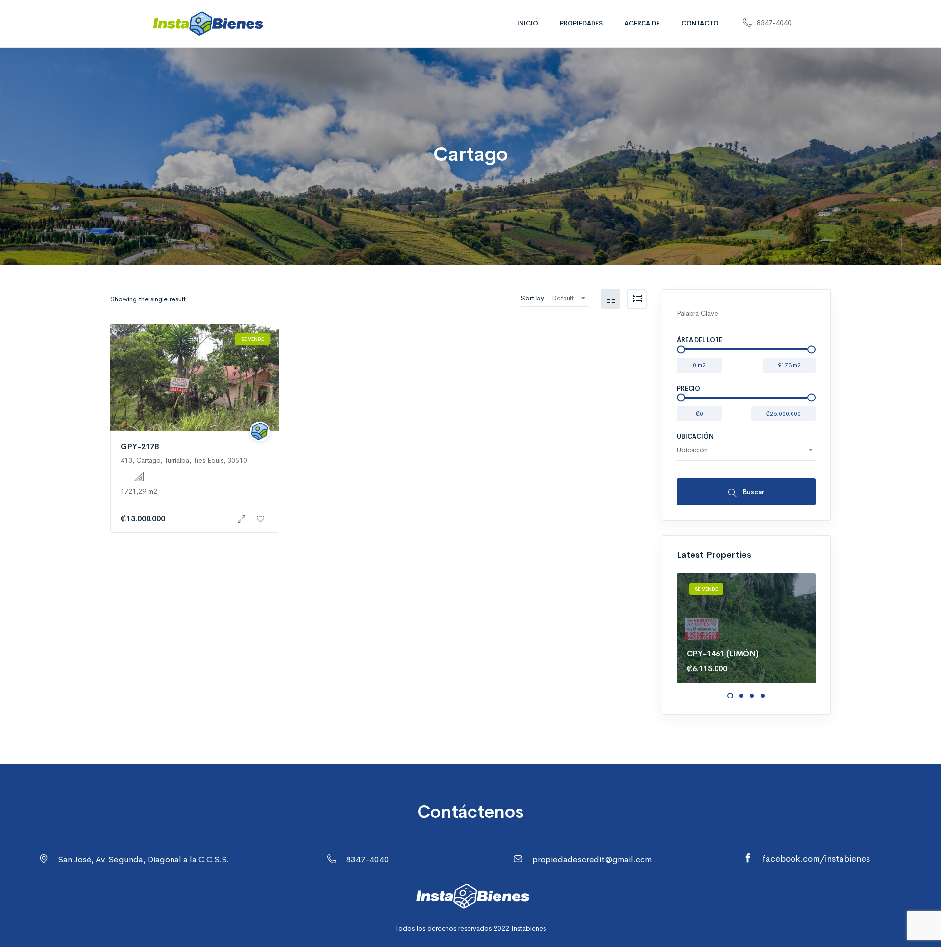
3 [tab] (752, 696)
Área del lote (699, 340)
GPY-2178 (140, 446)
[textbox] (746, 450)
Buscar (753, 492)
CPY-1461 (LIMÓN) (723, 653)
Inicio (527, 23)
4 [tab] (763, 696)
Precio (688, 388)
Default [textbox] (563, 298)
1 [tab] (730, 696)
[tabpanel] (746, 627)
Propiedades (581, 23)
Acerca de (642, 23)
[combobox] (568, 298)
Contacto (699, 23)
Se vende (252, 339)
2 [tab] (741, 696)
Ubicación (695, 436)
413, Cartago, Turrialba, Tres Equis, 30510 (184, 460)
